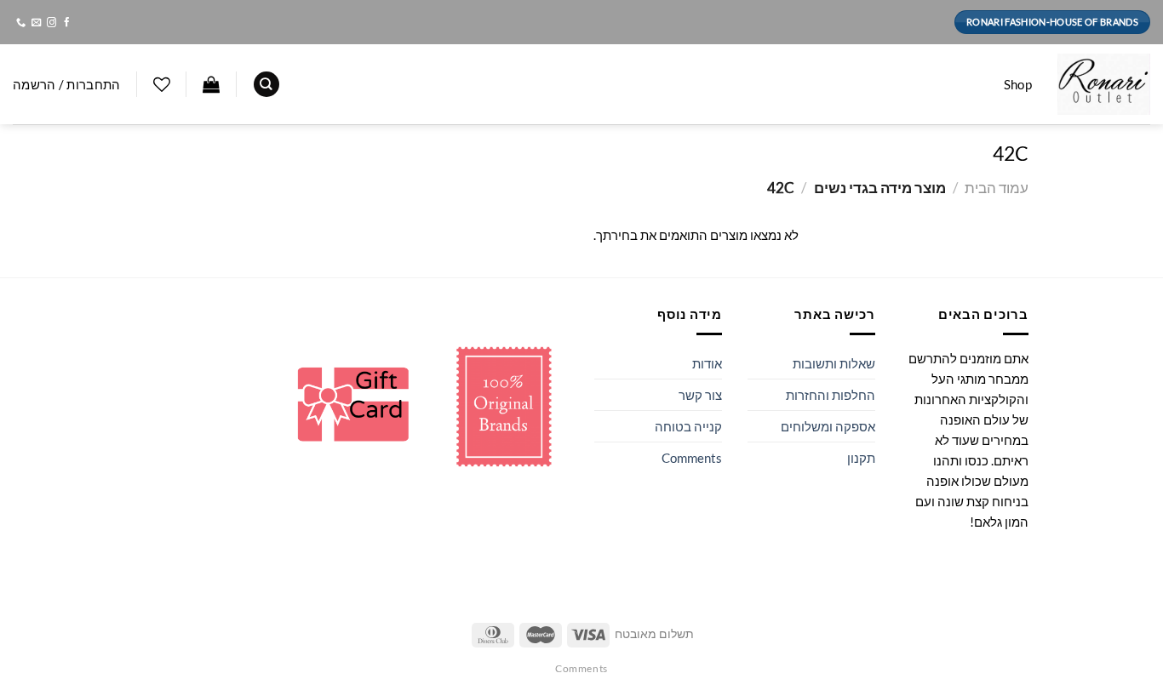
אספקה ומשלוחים (828, 426)
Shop (1018, 84)
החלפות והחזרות (830, 394)
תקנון (861, 457)
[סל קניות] (211, 84)
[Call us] (20, 23)
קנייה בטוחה (688, 426)
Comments (692, 457)
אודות (707, 363)
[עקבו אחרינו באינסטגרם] (50, 23)
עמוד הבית (996, 188)
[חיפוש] (266, 84)
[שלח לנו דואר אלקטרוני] (35, 23)
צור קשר (700, 394)
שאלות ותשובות (834, 363)
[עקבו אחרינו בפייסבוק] (66, 23)
